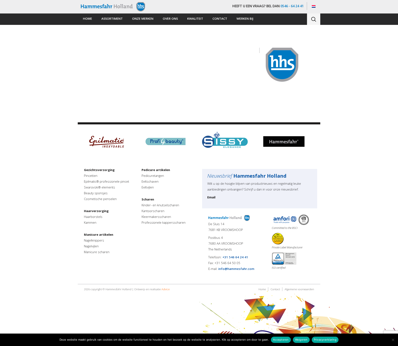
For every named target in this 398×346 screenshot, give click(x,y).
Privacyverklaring (325, 339)
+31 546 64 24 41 (235, 257)
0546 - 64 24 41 (292, 6)
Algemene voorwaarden (299, 289)
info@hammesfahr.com (236, 269)
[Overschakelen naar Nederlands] (313, 6)
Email (211, 197)
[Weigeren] (393, 340)
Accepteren (281, 339)
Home (262, 289)
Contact (275, 289)
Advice (165, 289)
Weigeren (301, 339)
